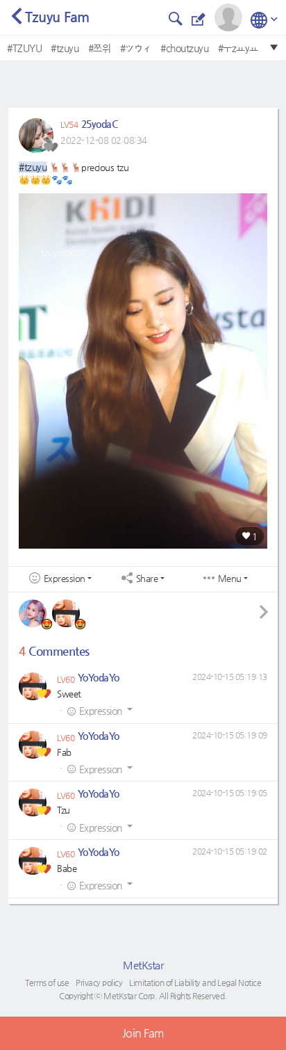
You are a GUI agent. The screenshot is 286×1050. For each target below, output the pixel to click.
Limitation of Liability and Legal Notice (195, 982)
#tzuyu (64, 48)
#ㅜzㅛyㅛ (238, 48)
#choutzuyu (184, 48)
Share (147, 578)
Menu (230, 578)
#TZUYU (24, 48)
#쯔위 (99, 48)
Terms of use (47, 982)
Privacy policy (99, 982)
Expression (64, 578)
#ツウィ (135, 48)
